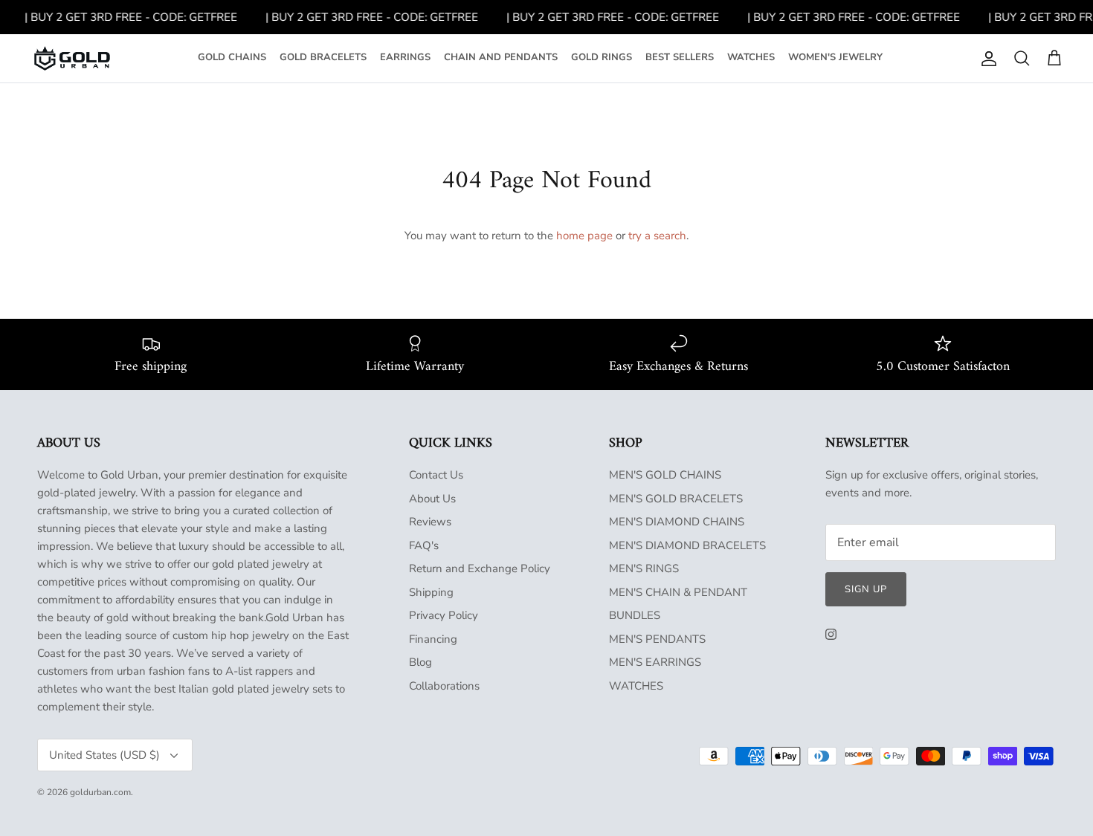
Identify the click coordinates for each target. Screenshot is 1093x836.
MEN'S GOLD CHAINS (665, 474)
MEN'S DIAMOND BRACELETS (687, 545)
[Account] (986, 59)
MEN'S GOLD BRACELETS (676, 498)
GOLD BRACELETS (323, 57)
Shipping (431, 592)
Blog (420, 662)
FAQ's (424, 545)
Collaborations (444, 685)
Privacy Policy (443, 615)
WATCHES (751, 57)
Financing (433, 639)
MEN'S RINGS (644, 568)
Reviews (430, 521)
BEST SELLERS (679, 57)
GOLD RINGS (601, 57)
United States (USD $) (104, 755)
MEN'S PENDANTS (657, 639)
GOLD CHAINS (232, 57)
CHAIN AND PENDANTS (501, 57)
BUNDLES (634, 615)
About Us (432, 498)
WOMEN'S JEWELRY (835, 57)
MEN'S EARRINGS (655, 662)
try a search (657, 235)
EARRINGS (405, 57)
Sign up (866, 589)
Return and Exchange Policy (479, 568)
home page (584, 235)
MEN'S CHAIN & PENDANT (678, 592)
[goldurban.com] (72, 59)
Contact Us (436, 474)
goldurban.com (100, 792)
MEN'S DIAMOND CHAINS (676, 521)
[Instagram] (830, 634)
